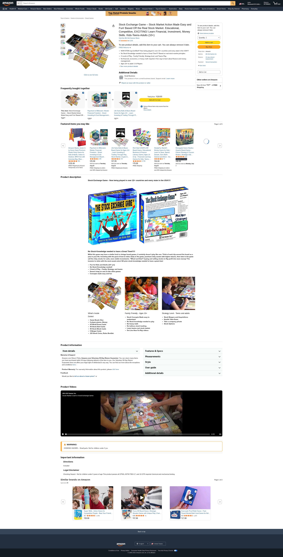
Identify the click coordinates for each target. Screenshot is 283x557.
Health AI (13, 9)
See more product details (129, 66)
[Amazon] (8, 3)
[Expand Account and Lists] (260, 4)
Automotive (173, 9)
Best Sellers (47, 9)
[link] (99, 99)
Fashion (123, 9)
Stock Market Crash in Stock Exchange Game (77, 395)
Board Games (89, 18)
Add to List (202, 72)
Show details (147, 110)
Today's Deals (91, 9)
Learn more (170, 78)
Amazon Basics (35, 9)
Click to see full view (91, 75)
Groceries (69, 9)
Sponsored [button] (64, 483)
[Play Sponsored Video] (141, 497)
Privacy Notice (125, 550)
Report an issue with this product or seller (135, 83)
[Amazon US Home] (121, 544)
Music (138, 9)
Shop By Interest (234, 9)
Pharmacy (245, 9)
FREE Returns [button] (124, 47)
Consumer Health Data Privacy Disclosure (143, 550)
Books (101, 9)
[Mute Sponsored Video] (110, 507)
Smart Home (221, 9)
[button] (5, 9)
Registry (131, 9)
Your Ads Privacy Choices (165, 550)
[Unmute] (220, 434)
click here (115, 369)
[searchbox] (126, 3)
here (74, 365)
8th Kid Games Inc (211, 54)
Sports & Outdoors (208, 9)
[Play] (62, 434)
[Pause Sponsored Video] (110, 503)
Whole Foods (79, 9)
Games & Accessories (77, 18)
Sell (116, 9)
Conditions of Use (113, 550)
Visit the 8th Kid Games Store (129, 38)
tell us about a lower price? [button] (84, 376)
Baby (181, 9)
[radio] (63, 25)
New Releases (59, 9)
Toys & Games (65, 18)
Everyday (254, 9)
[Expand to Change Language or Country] (147, 544)
